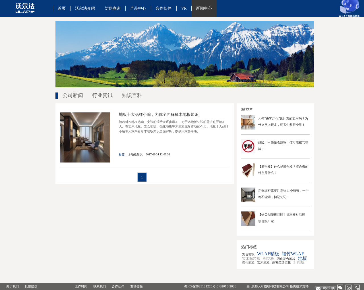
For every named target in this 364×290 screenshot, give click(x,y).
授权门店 (173, 22)
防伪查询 (113, 8)
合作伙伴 (163, 8)
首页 (62, 8)
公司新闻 (73, 95)
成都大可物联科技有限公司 (270, 286)
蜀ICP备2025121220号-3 (201, 286)
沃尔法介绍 (85, 8)
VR (184, 8)
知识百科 (213, 22)
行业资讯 (102, 95)
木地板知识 (135, 154)
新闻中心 (204, 8)
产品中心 (138, 8)
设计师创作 (149, 22)
